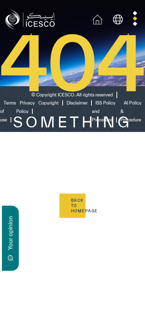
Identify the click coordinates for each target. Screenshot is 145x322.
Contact (17, 275)
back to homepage (78, 205)
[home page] (31, 18)
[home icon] (97, 18)
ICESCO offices (28, 288)
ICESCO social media (37, 241)
